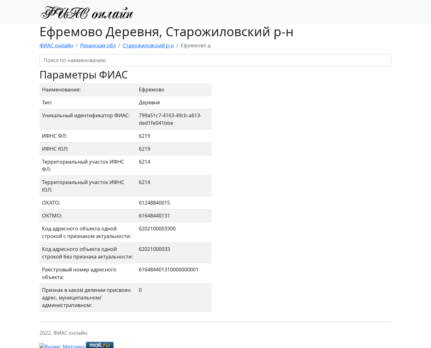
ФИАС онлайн (56, 45)
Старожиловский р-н (148, 45)
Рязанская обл (98, 45)
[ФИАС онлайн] (86, 12)
